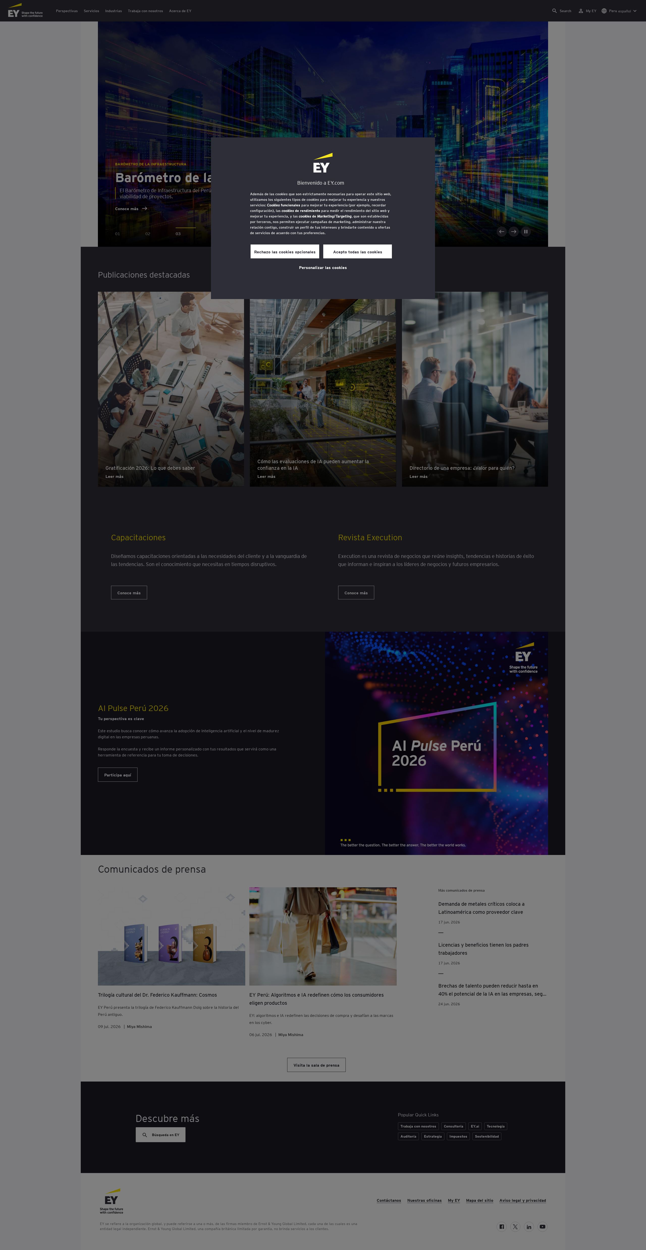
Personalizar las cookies (323, 267)
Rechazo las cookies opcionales (285, 251)
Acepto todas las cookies (357, 251)
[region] (323, 218)
